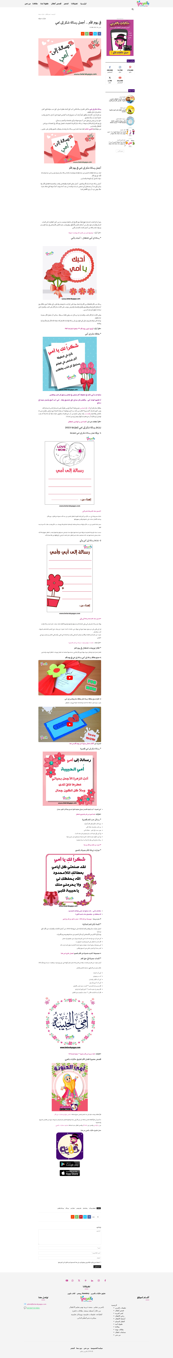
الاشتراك (120, 76)
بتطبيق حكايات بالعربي (62, 1125)
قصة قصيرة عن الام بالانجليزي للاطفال (85, 814)
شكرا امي (73, 1208)
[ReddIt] (83, 34)
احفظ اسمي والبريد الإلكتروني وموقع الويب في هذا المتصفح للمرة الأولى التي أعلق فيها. (79, 1262)
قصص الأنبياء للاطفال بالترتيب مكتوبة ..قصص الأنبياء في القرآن (117, 100)
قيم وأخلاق (48, 14)
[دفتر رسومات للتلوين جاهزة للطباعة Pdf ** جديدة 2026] (130, 120)
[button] (133, 9)
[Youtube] (67, 1281)
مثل (110, 66)
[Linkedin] (92, 1281)
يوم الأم (67, 1208)
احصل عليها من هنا (67, 953)
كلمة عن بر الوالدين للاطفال (77, 421)
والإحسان (88, 413)
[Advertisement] (69, 93)
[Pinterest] (91, 34)
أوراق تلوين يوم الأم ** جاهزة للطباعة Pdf (79, 328)
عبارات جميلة (41, 14)
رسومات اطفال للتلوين (120, 118)
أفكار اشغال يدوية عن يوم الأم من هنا (81, 743)
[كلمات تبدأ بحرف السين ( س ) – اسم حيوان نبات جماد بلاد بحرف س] (130, 142)
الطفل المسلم (122, 96)
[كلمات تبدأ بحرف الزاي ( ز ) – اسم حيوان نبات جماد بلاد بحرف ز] (130, 132)
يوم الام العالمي (60, 1208)
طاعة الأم (85, 1125)
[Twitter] (95, 34)
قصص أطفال (122, 107)
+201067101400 (33, 1308)
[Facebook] (99, 34)
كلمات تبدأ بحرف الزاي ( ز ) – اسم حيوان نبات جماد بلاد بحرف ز (117, 133)
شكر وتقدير (78, 1208)
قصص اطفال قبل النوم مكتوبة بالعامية (117, 111)
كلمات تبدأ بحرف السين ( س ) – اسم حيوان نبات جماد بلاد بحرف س (117, 143)
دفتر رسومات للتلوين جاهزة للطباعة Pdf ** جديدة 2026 (118, 122)
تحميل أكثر (120, 151)
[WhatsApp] (87, 34)
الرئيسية (53, 14)
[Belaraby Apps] (143, 3)
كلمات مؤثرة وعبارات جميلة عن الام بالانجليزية (81, 642)
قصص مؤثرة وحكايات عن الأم (62, 1114)
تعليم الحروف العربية (121, 140)
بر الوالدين (96, 1125)
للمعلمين (82, 408)
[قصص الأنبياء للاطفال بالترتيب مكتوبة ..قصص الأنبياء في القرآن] (130, 99)
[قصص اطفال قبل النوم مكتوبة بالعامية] (130, 110)
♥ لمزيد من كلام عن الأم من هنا (92, 845)
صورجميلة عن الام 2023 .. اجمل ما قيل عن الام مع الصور (77, 919)
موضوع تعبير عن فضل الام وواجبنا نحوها (81, 233)
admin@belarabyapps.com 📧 (35, 1304)
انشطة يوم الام (92, 1208)
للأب (88, 408)
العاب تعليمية (122, 129)
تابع (120, 66)
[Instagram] (99, 1281)
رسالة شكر (85, 1208)
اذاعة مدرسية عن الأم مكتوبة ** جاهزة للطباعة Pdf (82, 1054)
